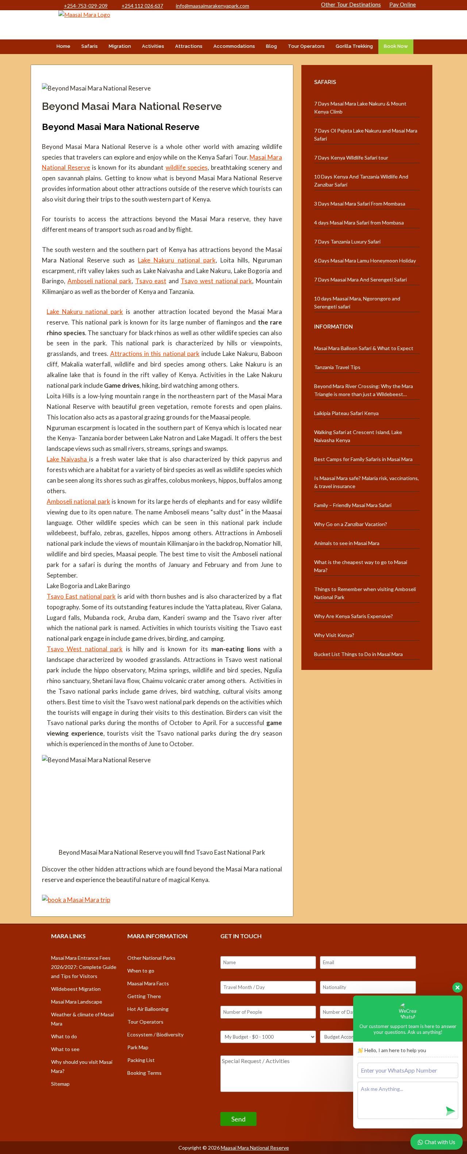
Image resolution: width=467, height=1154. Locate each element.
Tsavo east (151, 281)
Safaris (89, 46)
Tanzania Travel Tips (337, 367)
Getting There (144, 996)
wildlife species (187, 167)
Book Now (396, 46)
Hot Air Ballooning (148, 1009)
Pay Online (402, 4)
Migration (120, 46)
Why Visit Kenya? (334, 635)
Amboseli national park (99, 281)
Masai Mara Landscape (76, 1001)
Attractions (188, 46)
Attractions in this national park (155, 353)
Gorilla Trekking (354, 46)
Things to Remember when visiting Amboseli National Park (365, 593)
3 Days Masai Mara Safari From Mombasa (359, 203)
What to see (65, 1049)
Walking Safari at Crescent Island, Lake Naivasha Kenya (358, 436)
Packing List (141, 1060)
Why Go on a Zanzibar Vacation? (350, 524)
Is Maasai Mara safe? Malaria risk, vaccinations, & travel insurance (366, 482)
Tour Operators (306, 46)
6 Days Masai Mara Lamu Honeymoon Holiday (365, 260)
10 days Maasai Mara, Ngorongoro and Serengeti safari (357, 302)
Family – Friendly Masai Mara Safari (352, 505)
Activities (153, 46)
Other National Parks (151, 958)
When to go (140, 970)
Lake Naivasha (68, 459)
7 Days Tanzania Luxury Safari (347, 241)
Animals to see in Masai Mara (346, 543)
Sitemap (60, 1084)
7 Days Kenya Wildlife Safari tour (351, 157)
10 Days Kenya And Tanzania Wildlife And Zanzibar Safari (361, 180)
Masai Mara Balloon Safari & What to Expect (363, 348)
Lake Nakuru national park (176, 260)
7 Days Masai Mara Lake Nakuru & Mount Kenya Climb (360, 107)
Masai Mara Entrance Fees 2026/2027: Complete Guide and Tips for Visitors (83, 967)
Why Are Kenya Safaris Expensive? (353, 616)
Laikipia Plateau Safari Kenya (346, 413)
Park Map (137, 1047)
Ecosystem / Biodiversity (155, 1034)
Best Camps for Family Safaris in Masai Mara (363, 459)
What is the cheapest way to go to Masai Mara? (360, 566)
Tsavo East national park (81, 596)
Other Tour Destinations (351, 4)
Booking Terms (144, 1073)
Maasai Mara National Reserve (255, 1148)
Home (63, 46)
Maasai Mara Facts (148, 983)
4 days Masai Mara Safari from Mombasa (359, 222)
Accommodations (234, 46)
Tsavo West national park (85, 649)
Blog (271, 46)
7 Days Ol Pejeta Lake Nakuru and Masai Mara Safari (365, 134)
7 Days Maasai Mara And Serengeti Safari (360, 279)
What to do (64, 1036)
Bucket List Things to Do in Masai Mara (358, 654)
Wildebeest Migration (76, 989)
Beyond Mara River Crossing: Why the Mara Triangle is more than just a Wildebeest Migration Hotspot (363, 390)
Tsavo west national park (216, 281)
